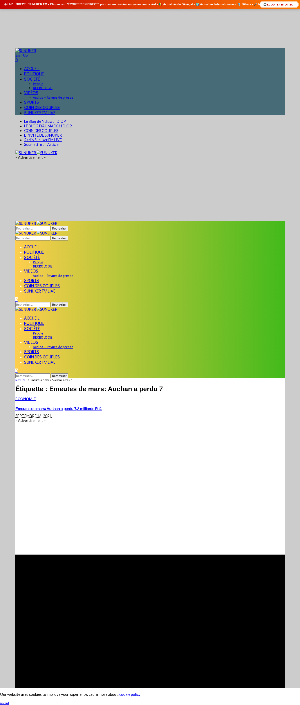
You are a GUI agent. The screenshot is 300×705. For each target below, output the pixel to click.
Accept (4, 703)
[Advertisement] (147, 489)
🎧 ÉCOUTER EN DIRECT (279, 4)
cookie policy (130, 694)
